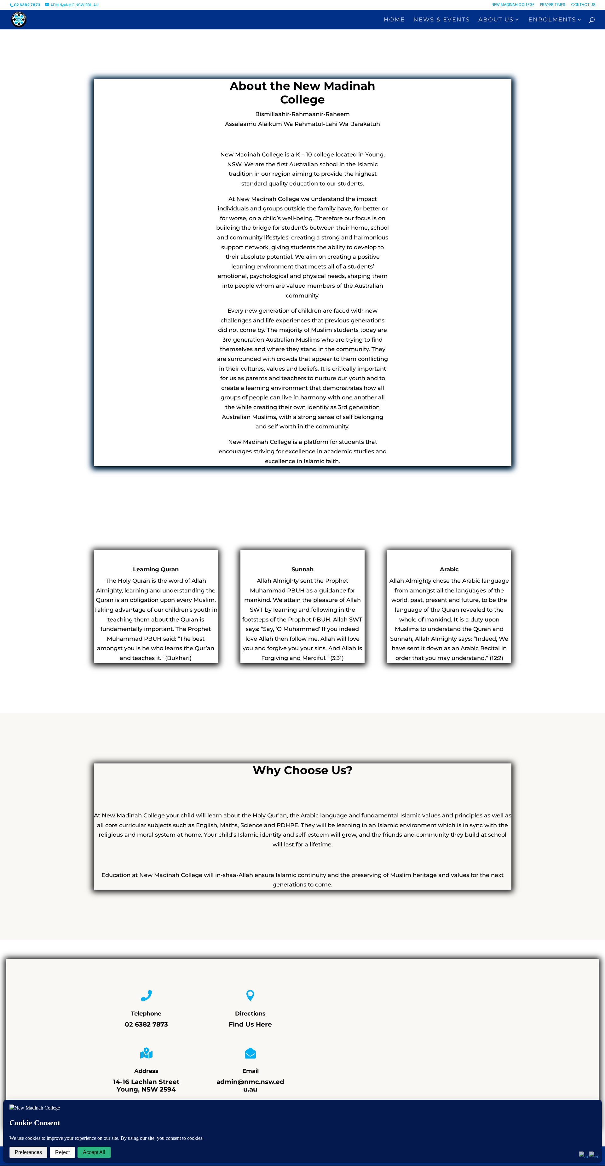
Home (394, 20)
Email (250, 1071)
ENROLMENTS (552, 20)
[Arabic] (584, 1156)
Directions (250, 1013)
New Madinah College (513, 5)
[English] (594, 1156)
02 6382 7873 (146, 1024)
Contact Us (583, 5)
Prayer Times (552, 5)
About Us (496, 20)
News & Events (441, 20)
